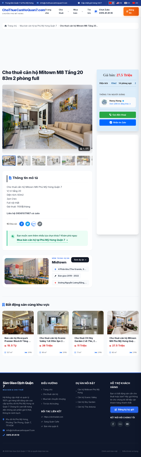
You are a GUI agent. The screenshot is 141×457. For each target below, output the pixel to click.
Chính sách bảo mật (109, 451)
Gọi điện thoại (119, 115)
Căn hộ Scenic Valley (87, 397)
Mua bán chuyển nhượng (54, 399)
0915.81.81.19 (12, 435)
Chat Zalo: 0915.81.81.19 (106, 11)
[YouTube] (127, 424)
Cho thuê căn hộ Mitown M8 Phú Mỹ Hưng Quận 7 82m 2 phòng (122, 341)
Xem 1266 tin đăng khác (119, 104)
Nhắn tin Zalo (119, 122)
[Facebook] (21, 224)
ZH (136, 3)
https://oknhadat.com (53, 417)
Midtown (59, 262)
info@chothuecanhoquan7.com (20, 430)
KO (128, 3)
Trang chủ (48, 11)
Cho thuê (61, 11)
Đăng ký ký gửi (126, 409)
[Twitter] (27, 224)
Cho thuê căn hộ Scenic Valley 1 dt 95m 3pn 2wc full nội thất (53, 341)
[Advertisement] (70, 50)
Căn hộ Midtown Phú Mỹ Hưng (89, 391)
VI (113, 3)
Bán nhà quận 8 (51, 426)
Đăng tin (131, 11)
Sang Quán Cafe (51, 421)
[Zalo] (33, 224)
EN (120, 3)
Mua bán (75, 11)
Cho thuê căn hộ (50, 394)
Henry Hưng (115, 101)
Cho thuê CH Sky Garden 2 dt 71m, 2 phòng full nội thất (84, 341)
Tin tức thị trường (51, 403)
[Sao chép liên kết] (39, 224)
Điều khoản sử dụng (130, 451)
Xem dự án (79, 260)
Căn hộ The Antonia (87, 407)
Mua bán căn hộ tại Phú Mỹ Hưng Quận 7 (41, 239)
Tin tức (89, 11)
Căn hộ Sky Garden (86, 402)
